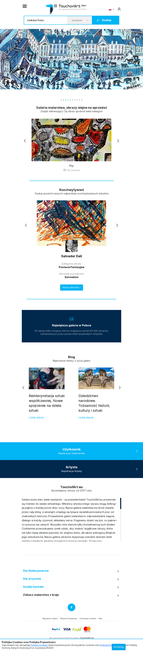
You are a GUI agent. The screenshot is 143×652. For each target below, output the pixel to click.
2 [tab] (63, 99)
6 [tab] (72, 99)
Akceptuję (119, 647)
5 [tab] (70, 99)
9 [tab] (79, 99)
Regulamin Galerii (50, 618)
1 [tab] (61, 99)
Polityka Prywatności (68, 618)
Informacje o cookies (88, 618)
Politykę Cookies (39, 645)
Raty (100, 618)
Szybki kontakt (33, 586)
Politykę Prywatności (110, 645)
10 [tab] (81, 99)
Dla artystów (32, 578)
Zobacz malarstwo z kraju (41, 595)
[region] (71, 520)
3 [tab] (65, 99)
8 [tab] (77, 99)
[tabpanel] (71, 59)
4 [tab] (68, 99)
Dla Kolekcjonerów (36, 570)
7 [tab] (74, 99)
